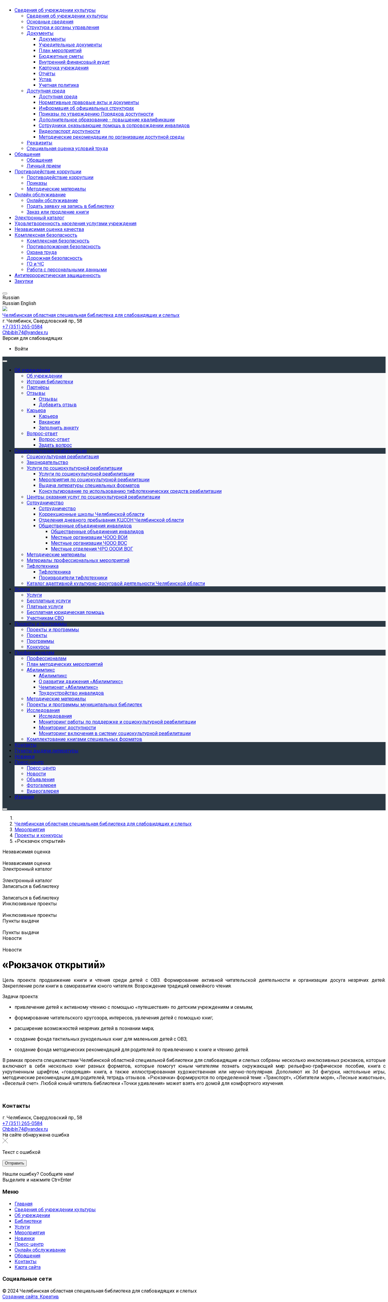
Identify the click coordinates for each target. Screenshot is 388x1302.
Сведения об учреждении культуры (55, 1209)
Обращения (27, 1256)
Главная (23, 1204)
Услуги (22, 1227)
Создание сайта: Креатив (30, 1297)
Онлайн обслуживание (40, 1250)
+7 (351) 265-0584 (22, 1123)
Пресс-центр (29, 1244)
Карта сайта (28, 1267)
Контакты (26, 1261)
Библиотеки (28, 1221)
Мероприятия (30, 1233)
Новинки (25, 1238)
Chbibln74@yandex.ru (25, 1129)
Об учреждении (32, 1215)
